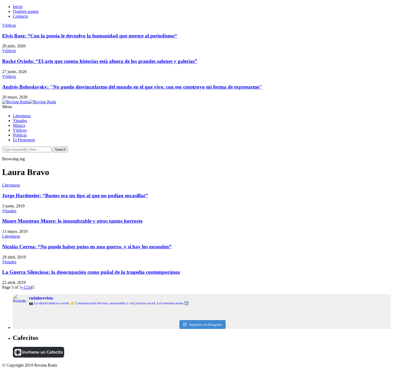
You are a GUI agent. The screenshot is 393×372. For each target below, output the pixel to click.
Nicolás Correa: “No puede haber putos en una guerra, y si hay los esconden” (87, 246)
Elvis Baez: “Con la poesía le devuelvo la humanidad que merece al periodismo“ (89, 36)
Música (19, 125)
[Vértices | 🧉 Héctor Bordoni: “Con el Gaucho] (328, 312)
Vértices (9, 25)
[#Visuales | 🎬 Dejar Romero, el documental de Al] (328, 316)
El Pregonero (24, 140)
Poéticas (20, 135)
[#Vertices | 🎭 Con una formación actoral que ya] (202, 316)
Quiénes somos (25, 11)
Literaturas (22, 115)
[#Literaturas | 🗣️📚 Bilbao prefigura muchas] (76, 312)
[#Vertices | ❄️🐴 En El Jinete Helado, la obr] (202, 312)
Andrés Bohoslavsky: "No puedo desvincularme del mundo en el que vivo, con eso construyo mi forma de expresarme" (132, 87)
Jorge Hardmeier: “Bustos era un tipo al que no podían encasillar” (75, 195)
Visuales (20, 120)
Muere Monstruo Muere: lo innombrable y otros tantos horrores (72, 221)
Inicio (17, 6)
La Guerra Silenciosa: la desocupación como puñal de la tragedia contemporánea (91, 272)
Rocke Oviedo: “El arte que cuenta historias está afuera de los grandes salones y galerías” (99, 61)
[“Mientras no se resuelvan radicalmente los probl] (76, 316)
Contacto (20, 16)
